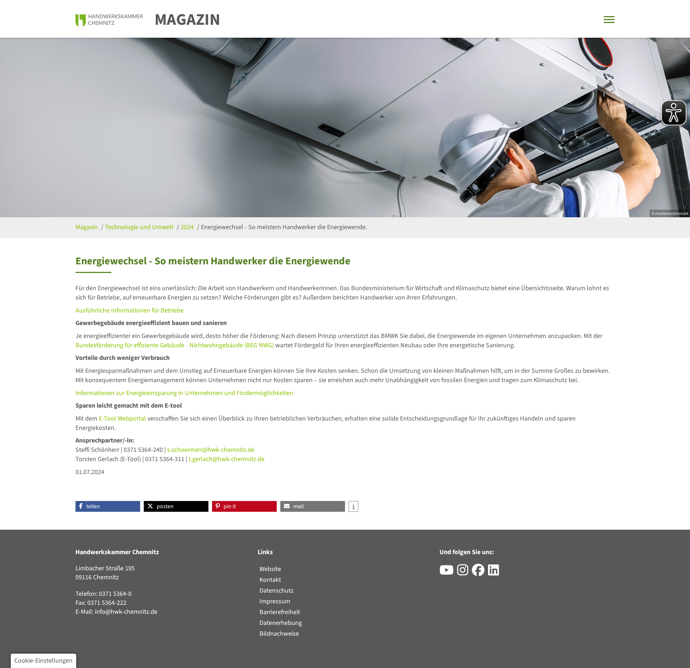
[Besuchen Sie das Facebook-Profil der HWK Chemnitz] (480, 572)
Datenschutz (276, 590)
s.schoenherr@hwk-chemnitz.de (210, 449)
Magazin (187, 19)
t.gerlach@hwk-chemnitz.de (226, 459)
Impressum (274, 601)
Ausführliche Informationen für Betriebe (129, 310)
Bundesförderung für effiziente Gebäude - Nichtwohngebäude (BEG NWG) (174, 345)
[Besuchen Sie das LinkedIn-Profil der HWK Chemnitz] (495, 572)
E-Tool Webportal (121, 418)
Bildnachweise (279, 633)
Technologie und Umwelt (140, 227)
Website (270, 569)
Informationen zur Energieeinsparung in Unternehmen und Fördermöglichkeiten (184, 393)
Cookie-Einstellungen (43, 660)
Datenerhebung (280, 622)
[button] (107, 506)
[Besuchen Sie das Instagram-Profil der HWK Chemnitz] (464, 572)
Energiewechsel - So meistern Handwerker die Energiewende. (284, 227)
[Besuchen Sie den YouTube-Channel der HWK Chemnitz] (448, 572)
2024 (188, 227)
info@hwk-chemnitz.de (126, 611)
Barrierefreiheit (279, 612)
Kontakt (270, 579)
